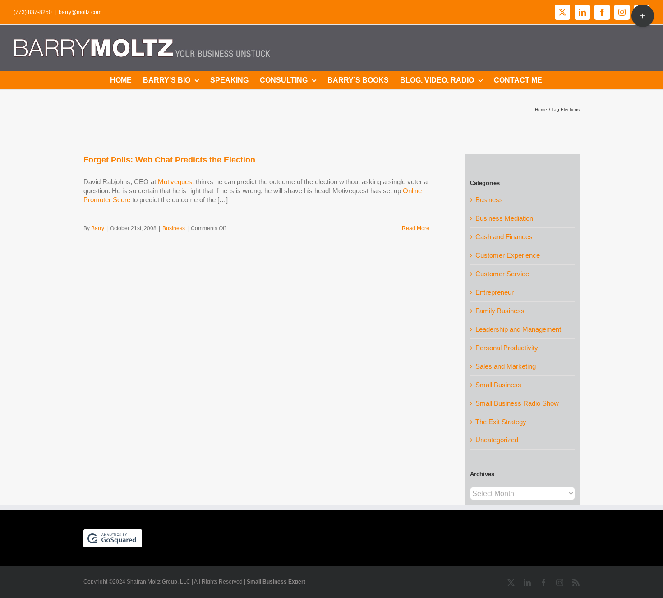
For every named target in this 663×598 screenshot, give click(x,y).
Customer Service (502, 274)
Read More (415, 228)
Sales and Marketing (505, 366)
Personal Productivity (506, 348)
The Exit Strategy (500, 422)
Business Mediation (504, 218)
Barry (97, 228)
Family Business (500, 311)
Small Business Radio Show (517, 403)
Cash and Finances (504, 237)
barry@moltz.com (80, 12)
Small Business (498, 385)
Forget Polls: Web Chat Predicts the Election (169, 159)
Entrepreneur (494, 292)
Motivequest (176, 181)
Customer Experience (507, 255)
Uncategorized (496, 440)
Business (173, 228)
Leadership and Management (518, 329)
